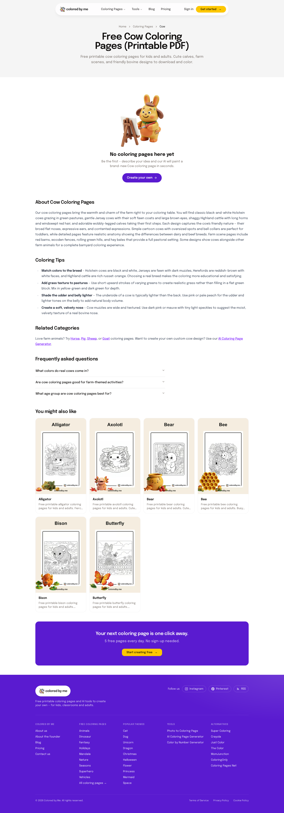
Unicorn (128, 742)
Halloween (130, 760)
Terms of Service (199, 800)
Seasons (85, 765)
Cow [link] (162, 26)
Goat (106, 338)
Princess (129, 771)
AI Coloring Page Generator (185, 736)
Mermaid (128, 777)
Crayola (216, 736)
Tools (135, 9)
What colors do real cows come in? (62, 371)
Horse (75, 338)
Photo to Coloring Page (182, 731)
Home (122, 26)
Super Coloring (220, 731)
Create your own (139, 177)
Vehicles (84, 777)
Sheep (92, 338)
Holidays (84, 748)
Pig (83, 338)
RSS (243, 689)
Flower (127, 765)
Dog (125, 736)
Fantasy (84, 742)
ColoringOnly (219, 760)
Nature (83, 760)
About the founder (47, 736)
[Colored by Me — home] (73, 9)
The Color (217, 748)
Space (127, 783)
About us (41, 731)
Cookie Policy (241, 800)
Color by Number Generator (185, 742)
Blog (152, 9)
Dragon (128, 748)
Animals (84, 731)
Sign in (188, 9)
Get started (208, 9)
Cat (125, 731)
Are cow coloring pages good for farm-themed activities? (79, 382)
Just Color (217, 742)
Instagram (196, 689)
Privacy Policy (221, 800)
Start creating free (139, 652)
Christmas (130, 754)
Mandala (85, 754)
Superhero (86, 771)
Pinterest (222, 689)
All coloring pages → (93, 783)
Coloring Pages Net (223, 765)
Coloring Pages (111, 9)
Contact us (42, 754)
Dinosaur (85, 736)
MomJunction (220, 754)
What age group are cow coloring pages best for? (73, 393)
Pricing (166, 9)
